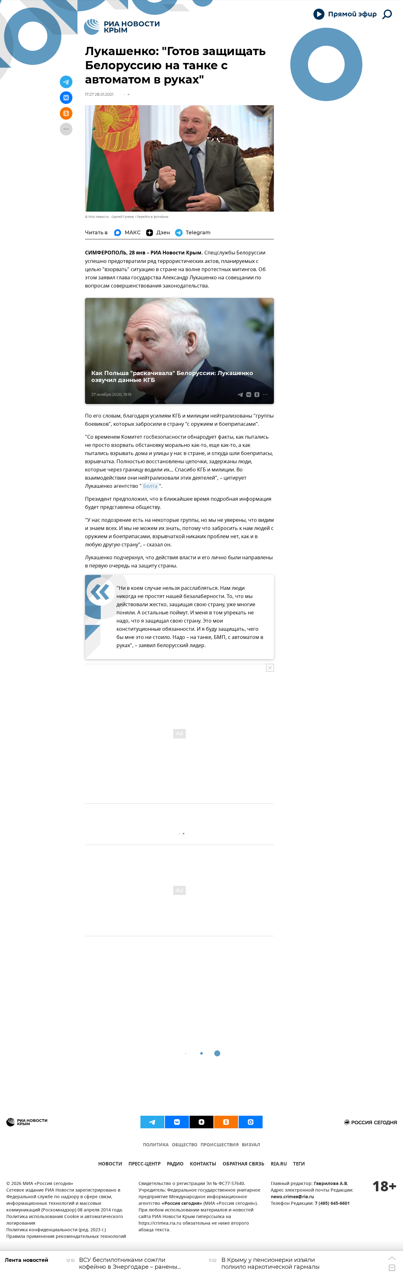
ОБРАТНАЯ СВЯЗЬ (243, 1164)
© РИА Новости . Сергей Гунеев (109, 216)
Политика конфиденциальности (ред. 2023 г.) (56, 1230)
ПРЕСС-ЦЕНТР (144, 1164)
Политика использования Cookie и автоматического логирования (64, 1220)
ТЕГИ (299, 1164)
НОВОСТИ (110, 1164)
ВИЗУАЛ (251, 1145)
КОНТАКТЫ (203, 1164)
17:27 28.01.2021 (99, 94)
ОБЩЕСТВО (184, 1145)
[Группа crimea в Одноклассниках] (226, 1122)
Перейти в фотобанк (152, 216)
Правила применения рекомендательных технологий (66, 1236)
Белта (150, 486)
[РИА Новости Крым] (121, 27)
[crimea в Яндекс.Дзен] (201, 1122)
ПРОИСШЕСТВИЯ (220, 1145)
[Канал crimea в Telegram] (152, 1122)
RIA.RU (279, 1164)
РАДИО (175, 1164)
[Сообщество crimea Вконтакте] (177, 1122)
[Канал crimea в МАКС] (251, 1122)
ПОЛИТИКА (156, 1145)
